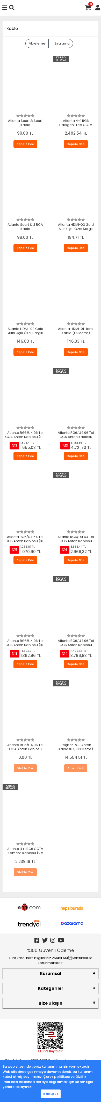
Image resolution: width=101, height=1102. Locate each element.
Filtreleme (37, 43)
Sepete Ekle (25, 144)
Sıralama (62, 43)
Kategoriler (50, 988)
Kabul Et (50, 1093)
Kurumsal (50, 973)
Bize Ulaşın (50, 1003)
